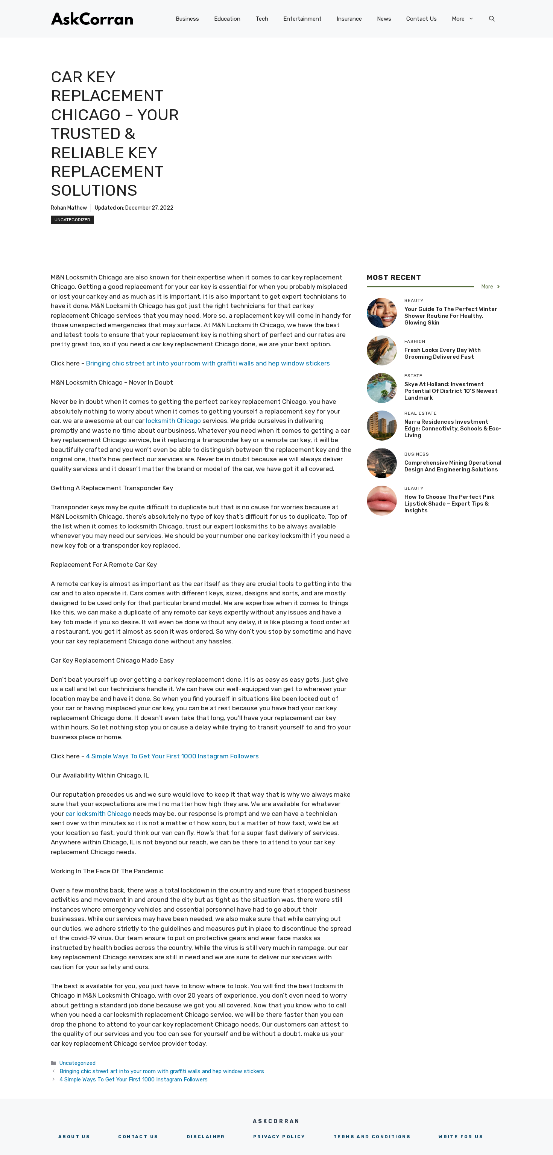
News (384, 18)
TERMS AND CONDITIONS (372, 1136)
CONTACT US (138, 1136)
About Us (74, 1136)
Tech (261, 18)
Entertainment (302, 18)
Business (187, 18)
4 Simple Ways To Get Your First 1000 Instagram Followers (172, 756)
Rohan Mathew (69, 208)
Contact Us (421, 18)
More (458, 18)
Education (227, 18)
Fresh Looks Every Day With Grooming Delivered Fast (442, 353)
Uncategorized (72, 219)
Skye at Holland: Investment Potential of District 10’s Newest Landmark (451, 391)
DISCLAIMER (206, 1136)
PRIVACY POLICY (279, 1136)
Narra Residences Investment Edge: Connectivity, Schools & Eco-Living (452, 428)
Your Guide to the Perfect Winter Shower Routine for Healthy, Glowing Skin (450, 316)
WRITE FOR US (461, 1136)
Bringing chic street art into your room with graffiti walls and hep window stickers (208, 363)
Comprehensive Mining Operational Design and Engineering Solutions (452, 466)
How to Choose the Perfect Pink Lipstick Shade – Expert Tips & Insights (449, 504)
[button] (492, 19)
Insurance (349, 18)
